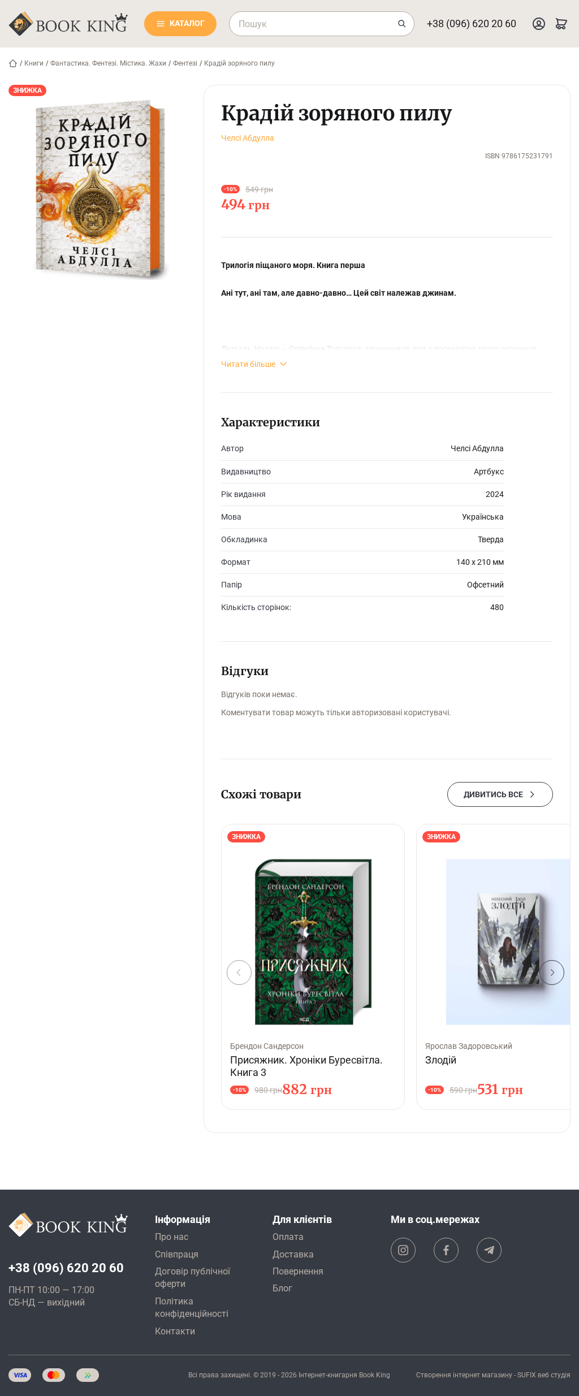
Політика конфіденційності (191, 1307)
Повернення (298, 1271)
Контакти (175, 1331)
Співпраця (176, 1254)
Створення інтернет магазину (464, 1375)
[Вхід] (539, 24)
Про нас (171, 1236)
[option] (313, 967)
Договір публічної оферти (192, 1277)
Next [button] (551, 972)
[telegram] (489, 1250)
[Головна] (13, 63)
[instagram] (403, 1250)
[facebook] (446, 1250)
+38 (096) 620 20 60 (471, 23)
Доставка (293, 1254)
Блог (282, 1288)
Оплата (288, 1236)
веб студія (554, 1375)
